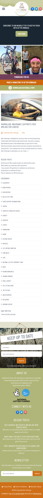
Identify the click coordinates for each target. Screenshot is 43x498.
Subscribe (21, 34)
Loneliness (6, 253)
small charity (7, 281)
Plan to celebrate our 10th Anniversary (12, 173)
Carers (5, 206)
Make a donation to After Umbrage (21, 82)
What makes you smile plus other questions (14, 165)
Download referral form (24, 88)
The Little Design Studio (16, 494)
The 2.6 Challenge (8, 286)
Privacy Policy (7, 487)
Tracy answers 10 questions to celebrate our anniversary (18, 168)
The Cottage (6, 290)
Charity (5, 215)
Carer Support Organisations (12, 201)
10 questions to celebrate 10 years (11, 170)
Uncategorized (7, 295)
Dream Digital (37, 494)
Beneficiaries (7, 187)
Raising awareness (8, 272)
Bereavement (7, 192)
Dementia (5, 220)
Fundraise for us (21, 77)
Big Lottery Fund (8, 197)
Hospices (5, 243)
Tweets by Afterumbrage (8, 314)
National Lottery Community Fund (13, 262)
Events (5, 225)
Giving (4, 234)
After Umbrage (14, 133)
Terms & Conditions (21, 487)
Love (4, 257)
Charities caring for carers (11, 211)
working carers (7, 304)
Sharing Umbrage (8, 276)
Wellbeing (6, 300)
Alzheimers (6, 183)
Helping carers (7, 239)
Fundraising (6, 229)
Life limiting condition (9, 248)
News (4, 267)
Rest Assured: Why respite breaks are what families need (18, 163)
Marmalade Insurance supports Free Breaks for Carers (18, 125)
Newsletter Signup (35, 487)
